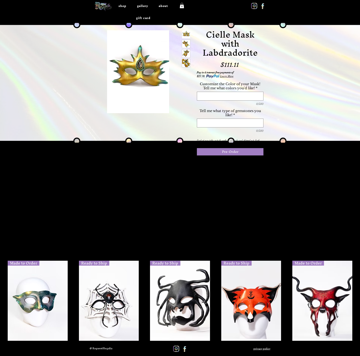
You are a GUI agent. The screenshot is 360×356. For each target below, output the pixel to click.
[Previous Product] (2, 300)
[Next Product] (358, 300)
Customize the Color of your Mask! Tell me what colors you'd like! (230, 86)
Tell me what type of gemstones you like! (230, 113)
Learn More (226, 76)
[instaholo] (254, 6)
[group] (180, 301)
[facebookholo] (262, 6)
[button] (182, 5)
